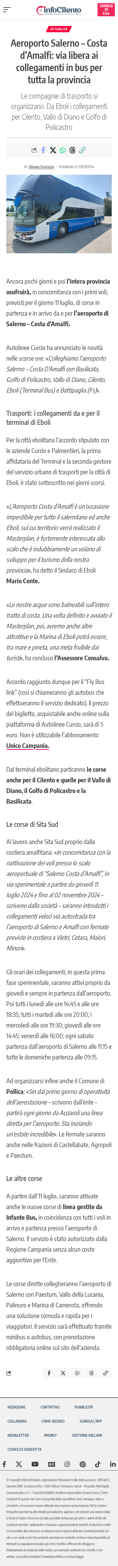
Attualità (58, 29)
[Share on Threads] (72, 150)
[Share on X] (52, 150)
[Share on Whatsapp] (62, 150)
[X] (19, 1464)
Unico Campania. (27, 745)
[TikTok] (97, 1464)
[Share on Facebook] (43, 150)
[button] (8, 9)
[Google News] (52, 1464)
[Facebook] (4, 1464)
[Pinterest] (82, 1464)
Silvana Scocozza (41, 166)
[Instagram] (67, 1464)
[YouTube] (35, 1464)
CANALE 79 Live (106, 9)
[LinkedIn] (113, 1464)
